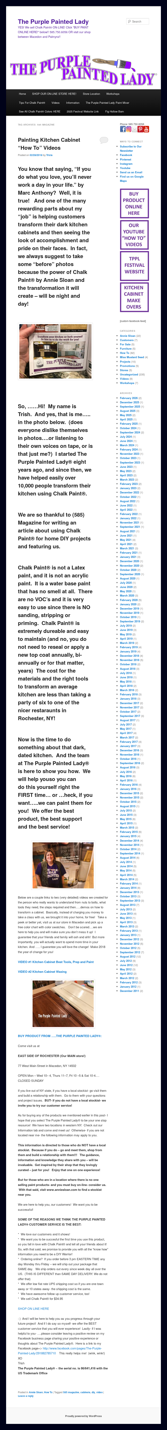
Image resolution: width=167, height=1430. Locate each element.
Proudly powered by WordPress (83, 1416)
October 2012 (128, 948)
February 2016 (129, 784)
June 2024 (126, 441)
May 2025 (126, 415)
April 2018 (126, 686)
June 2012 (126, 965)
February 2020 (129, 600)
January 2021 (128, 557)
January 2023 (128, 488)
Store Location (91, 94)
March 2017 (127, 737)
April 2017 (126, 733)
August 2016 (127, 767)
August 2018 (127, 669)
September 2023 (130, 462)
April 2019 (126, 638)
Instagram (126, 164)
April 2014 (126, 875)
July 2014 (126, 862)
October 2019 (128, 617)
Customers (127, 340)
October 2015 (128, 802)
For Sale (125, 344)
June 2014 (126, 866)
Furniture (126, 348)
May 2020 (126, 591)
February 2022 (129, 514)
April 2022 (126, 510)
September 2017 (130, 716)
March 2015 (127, 827)
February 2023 (129, 484)
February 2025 (129, 423)
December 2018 (129, 656)
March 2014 (127, 879)
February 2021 (129, 552)
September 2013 (130, 900)
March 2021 (127, 548)
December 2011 (129, 991)
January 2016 (128, 789)
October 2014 (128, 849)
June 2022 (126, 505)
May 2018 (126, 681)
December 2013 (129, 892)
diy (93, 1392)
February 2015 (129, 832)
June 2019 (126, 630)
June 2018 (126, 677)
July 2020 (126, 583)
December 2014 (129, 840)
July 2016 (126, 772)
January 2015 (128, 836)
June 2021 (126, 535)
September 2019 (130, 621)
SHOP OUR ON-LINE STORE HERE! (54, 94)
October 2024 (128, 428)
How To (48, 1392)
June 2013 (126, 913)
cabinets (85, 1392)
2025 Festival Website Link (83, 111)
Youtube (125, 168)
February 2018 (129, 694)
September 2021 (130, 527)
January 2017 (128, 746)
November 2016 (129, 754)
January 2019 (128, 651)
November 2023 (129, 454)
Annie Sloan (36, 1392)
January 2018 (128, 698)
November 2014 (129, 845)
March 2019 (127, 643)
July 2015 (126, 810)
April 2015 (126, 823)
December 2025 (129, 402)
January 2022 (128, 518)
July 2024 (126, 436)
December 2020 (129, 561)
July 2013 (126, 909)
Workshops (113, 94)
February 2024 (129, 449)
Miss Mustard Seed (132, 357)
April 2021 (126, 544)
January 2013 (128, 935)
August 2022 (127, 501)
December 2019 (129, 608)
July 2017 (126, 724)
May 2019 (126, 634)
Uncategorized (129, 374)
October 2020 (128, 570)
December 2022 (129, 492)
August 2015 (127, 806)
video (99, 1392)
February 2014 (129, 883)
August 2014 (127, 858)
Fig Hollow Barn (114, 111)
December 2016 (129, 750)
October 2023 (128, 458)
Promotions (127, 366)
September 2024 (130, 432)
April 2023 (126, 475)
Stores (124, 370)
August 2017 (127, 720)
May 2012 (126, 969)
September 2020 (130, 574)
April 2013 (126, 922)
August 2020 (127, 578)
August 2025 (127, 411)
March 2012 (127, 978)
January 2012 (128, 986)
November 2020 (129, 565)
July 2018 (126, 673)
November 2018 (129, 660)
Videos (56, 103)
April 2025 (126, 419)
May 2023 (126, 471)
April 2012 (126, 973)
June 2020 (126, 587)
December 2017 (129, 703)
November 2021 (129, 522)
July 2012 (126, 961)
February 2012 (129, 982)
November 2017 (129, 707)
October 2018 (128, 664)
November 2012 (129, 944)
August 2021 (127, 531)
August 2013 (127, 905)
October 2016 (128, 759)
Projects (125, 361)
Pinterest (125, 159)
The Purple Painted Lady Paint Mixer (107, 103)
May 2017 (126, 729)
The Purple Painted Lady (53, 21)
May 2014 (126, 870)
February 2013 (129, 931)
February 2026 (129, 398)
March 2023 (127, 479)
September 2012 (130, 952)
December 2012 (129, 939)
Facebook (126, 155)
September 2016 (130, 763)
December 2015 (129, 793)
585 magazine (71, 1392)
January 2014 (128, 888)
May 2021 (126, 540)
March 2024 (127, 445)
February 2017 (129, 742)
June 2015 (126, 815)
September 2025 (130, 406)
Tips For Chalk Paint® (32, 103)
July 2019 (126, 625)
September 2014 (130, 853)
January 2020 (128, 604)
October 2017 (128, 711)
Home (22, 94)
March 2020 (127, 595)
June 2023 (126, 467)
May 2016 (126, 776)
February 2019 (129, 647)
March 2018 (127, 690)
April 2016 (126, 780)
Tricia (49, 155)
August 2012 (127, 956)
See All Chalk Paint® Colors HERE (39, 111)
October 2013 (128, 896)
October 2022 (128, 497)
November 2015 (129, 797)
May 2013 (126, 918)
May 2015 (126, 819)
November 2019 (129, 613)
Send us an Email (131, 172)
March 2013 (127, 926)
